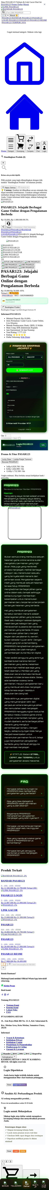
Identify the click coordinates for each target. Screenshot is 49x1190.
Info (43, 445)
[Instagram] (5, 995)
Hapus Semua (9, 188)
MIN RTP (9, 361)
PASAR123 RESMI (38, 20)
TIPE (27, 353)
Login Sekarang (20, 1085)
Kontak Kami (12, 1007)
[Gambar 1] (12, 262)
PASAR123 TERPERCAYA (14, 22)
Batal (9, 1085)
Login (16, 1151)
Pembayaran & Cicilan (16, 1047)
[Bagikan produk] (3, 227)
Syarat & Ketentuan (15, 1038)
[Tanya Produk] (19, 438)
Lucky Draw (6, 459)
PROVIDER (10, 353)
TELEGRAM (16, 1186)
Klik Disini (25, 337)
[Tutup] (3, 163)
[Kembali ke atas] (3, 968)
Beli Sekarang (29, 227)
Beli (15, 438)
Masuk (26, 4)
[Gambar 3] (9, 264)
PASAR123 (6, 4)
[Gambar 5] (9, 267)
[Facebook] (2, 995)
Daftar (20, 4)
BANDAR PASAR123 (22, 18)
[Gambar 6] (26, 267)
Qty (2, 436)
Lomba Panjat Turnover (22, 459)
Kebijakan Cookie (14, 1042)
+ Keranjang (17, 227)
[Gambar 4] (26, 264)
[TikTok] (8, 995)
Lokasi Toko (11, 1010)
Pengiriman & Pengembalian (19, 1045)
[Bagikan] (3, 964)
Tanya (8, 227)
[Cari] (3, 12)
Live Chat (44, 1186)
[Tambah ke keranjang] (10, 964)
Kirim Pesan (9, 986)
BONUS (5, 1186)
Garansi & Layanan (15, 1049)
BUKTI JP (35, 1186)
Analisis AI (24, 188)
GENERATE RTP (24, 370)
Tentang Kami (12, 1005)
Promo (14, 4)
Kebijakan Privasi (14, 1040)
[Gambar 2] (32, 262)
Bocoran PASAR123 (9, 462)
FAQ (8, 1012)
